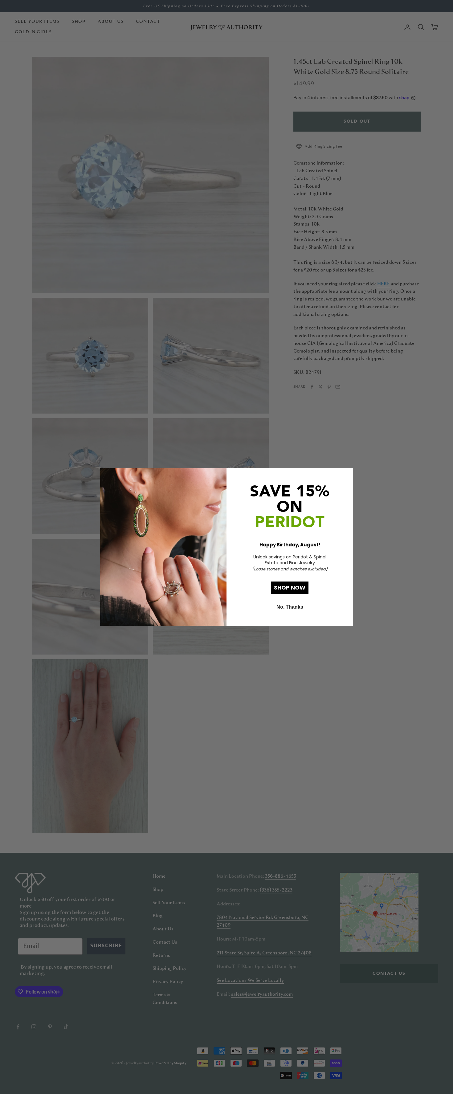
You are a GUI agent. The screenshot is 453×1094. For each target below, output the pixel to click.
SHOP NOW (289, 587)
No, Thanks (289, 607)
